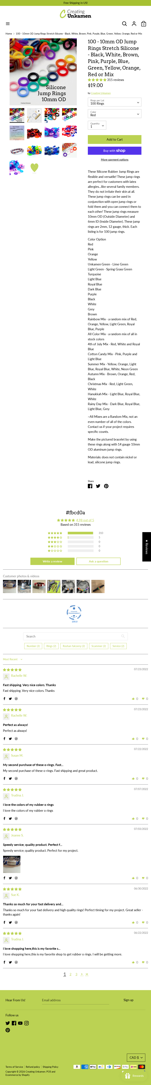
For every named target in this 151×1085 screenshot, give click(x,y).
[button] (97, 80)
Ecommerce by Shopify (18, 1074)
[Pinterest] (8, 1030)
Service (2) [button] (118, 646)
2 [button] (70, 974)
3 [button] (76, 974)
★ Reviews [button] (147, 546)
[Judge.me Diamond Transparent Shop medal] (74, 612)
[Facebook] (14, 1023)
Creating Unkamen (101, 93)
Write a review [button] (52, 561)
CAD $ (134, 1057)
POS (48, 1071)
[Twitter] (8, 1023)
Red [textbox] (93, 115)
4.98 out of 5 (85, 520)
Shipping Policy (50, 1066)
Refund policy (33, 1066)
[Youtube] (20, 1023)
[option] (43, 73)
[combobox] (114, 102)
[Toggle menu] (8, 23)
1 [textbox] (91, 126)
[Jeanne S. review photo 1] (12, 864)
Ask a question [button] (98, 561)
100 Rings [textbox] (97, 103)
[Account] (134, 22)
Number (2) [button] (33, 646)
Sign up (129, 1000)
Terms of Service (14, 1066)
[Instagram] (26, 1023)
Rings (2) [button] (51, 646)
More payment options (115, 159)
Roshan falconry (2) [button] (74, 646)
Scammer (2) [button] (99, 646)
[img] (12, 670)
